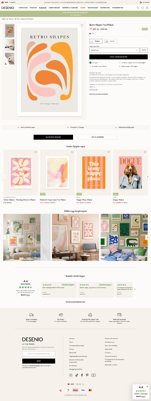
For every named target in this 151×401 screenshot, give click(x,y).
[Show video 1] (9, 59)
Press (71, 342)
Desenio (81, 395)
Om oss (71, 338)
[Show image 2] (9, 45)
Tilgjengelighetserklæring (78, 356)
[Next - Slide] (147, 176)
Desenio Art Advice (111, 338)
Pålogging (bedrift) (75, 369)
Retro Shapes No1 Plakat (25, 19)
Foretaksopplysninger (76, 345)
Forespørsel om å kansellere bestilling (114, 360)
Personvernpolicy (35, 366)
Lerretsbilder (54, 8)
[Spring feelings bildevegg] (26, 237)
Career (71, 349)
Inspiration (105, 8)
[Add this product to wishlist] (82, 25)
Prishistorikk (93, 90)
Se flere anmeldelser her (75, 302)
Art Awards (73, 366)
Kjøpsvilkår (108, 349)
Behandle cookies (111, 365)
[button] (144, 50)
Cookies (108, 353)
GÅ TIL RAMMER (98, 137)
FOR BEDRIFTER (117, 8)
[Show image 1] (9, 31)
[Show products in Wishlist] (142, 7)
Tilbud (82, 8)
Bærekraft (72, 353)
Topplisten (23, 8)
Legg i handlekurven (118, 57)
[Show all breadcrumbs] (4, 19)
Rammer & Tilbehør (70, 8)
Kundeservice (109, 342)
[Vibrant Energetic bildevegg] (124, 237)
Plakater (42, 8)
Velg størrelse (94, 46)
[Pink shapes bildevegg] (75, 237)
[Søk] (138, 8)
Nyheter (33, 8)
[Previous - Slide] (3, 176)
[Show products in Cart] (147, 7)
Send (39, 361)
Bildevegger (93, 8)
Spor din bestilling (111, 345)
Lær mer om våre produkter (98, 94)
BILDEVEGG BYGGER (53, 137)
